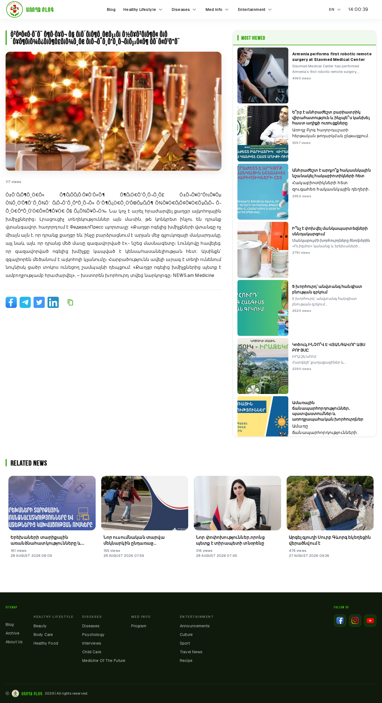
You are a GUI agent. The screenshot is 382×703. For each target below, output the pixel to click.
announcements (195, 625)
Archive (12, 633)
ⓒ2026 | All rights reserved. (47, 693)
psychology (93, 634)
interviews (91, 643)
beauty (40, 625)
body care (43, 634)
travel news (191, 651)
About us (14, 641)
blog (111, 9)
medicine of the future (103, 660)
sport (185, 643)
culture (186, 634)
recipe (186, 660)
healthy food (46, 643)
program (138, 625)
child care (91, 651)
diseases (91, 625)
